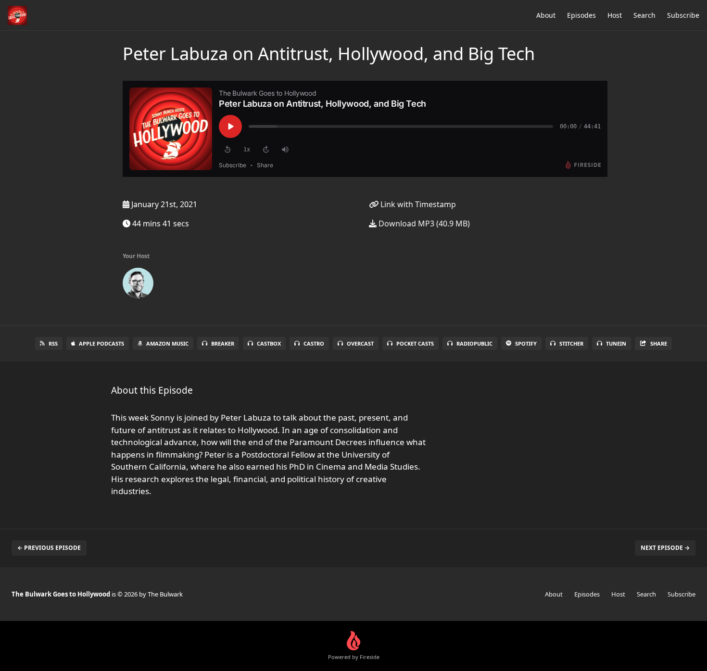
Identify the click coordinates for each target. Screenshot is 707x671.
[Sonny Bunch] (138, 285)
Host (614, 15)
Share (658, 343)
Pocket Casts (415, 343)
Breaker (222, 343)
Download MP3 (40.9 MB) (423, 223)
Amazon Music (167, 343)
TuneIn (616, 343)
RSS (53, 343)
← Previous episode (49, 548)
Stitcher (571, 343)
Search (644, 15)
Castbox (269, 343)
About (546, 15)
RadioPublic (474, 343)
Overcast (360, 343)
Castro (313, 343)
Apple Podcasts (101, 343)
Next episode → (665, 548)
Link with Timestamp (417, 204)
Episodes (581, 15)
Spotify (526, 343)
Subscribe (683, 15)
